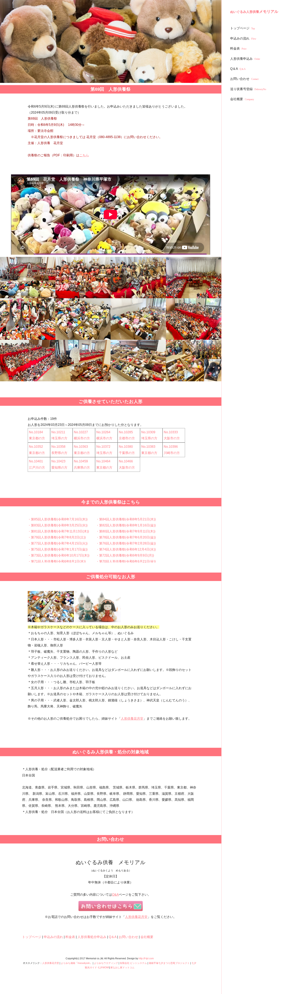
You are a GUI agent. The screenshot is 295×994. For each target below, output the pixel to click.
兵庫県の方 (82, 467)
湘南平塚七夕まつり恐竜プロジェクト (169, 963)
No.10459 (81, 461)
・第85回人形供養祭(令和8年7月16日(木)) (57, 519)
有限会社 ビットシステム (133, 963)
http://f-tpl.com (146, 958)
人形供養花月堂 (132, 718)
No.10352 (36, 446)
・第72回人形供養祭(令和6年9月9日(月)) (125, 555)
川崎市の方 (172, 453)
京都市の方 (127, 438)
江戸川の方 (37, 467)
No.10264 (103, 432)
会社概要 (242, 99)
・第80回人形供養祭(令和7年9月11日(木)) (125, 531)
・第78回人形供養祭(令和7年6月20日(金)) (126, 537)
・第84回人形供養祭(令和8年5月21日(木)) (126, 519)
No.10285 (126, 432)
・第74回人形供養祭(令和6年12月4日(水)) (126, 549)
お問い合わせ (244, 78)
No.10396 (171, 446)
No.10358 (58, 446)
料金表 (238, 48)
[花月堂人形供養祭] (27, 277)
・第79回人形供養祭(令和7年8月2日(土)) (57, 537)
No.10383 (148, 446)
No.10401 (36, 461)
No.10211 (58, 432)
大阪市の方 (172, 438)
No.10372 (103, 446)
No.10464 (103, 461)
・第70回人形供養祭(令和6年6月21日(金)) (126, 561)
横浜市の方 (82, 438)
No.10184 (36, 432)
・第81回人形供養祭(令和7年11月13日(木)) (58, 531)
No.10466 (126, 461)
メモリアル (254, 11)
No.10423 (58, 461)
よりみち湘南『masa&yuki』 (76, 963)
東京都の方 (37, 438)
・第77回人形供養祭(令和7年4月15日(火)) (57, 543)
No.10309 (148, 432)
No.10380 (126, 446)
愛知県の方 (59, 467)
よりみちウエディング (106, 963)
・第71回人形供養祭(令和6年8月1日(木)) (57, 561)
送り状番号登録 (248, 89)
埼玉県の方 (59, 438)
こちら (84, 155)
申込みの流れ (243, 38)
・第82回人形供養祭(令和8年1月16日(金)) (126, 525)
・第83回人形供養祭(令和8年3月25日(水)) (57, 525)
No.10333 (171, 432)
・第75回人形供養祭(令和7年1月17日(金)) (57, 549)
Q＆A (238, 68)
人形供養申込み (245, 58)
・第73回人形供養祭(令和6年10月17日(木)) (58, 555)
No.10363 (81, 446)
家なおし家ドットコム (122, 967)
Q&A (115, 894)
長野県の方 (59, 453)
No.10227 (81, 432)
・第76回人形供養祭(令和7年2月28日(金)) (126, 543)
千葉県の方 (127, 453)
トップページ (242, 28)
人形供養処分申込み (91, 937)
